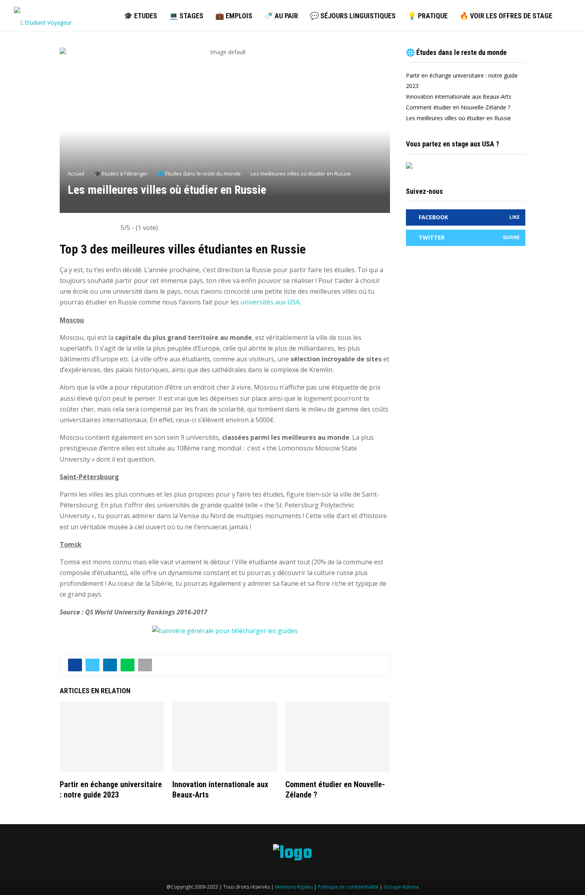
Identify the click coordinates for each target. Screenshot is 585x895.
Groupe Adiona (401, 886)
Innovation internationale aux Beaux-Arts (458, 96)
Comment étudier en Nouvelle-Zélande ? (458, 107)
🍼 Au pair (281, 16)
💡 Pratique (428, 16)
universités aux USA (270, 302)
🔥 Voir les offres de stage (506, 16)
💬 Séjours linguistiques (353, 16)
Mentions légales (294, 886)
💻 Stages (186, 16)
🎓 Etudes (140, 16)
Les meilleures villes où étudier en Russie (458, 118)
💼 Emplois (233, 16)
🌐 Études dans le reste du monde (456, 52)
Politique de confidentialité (348, 886)
